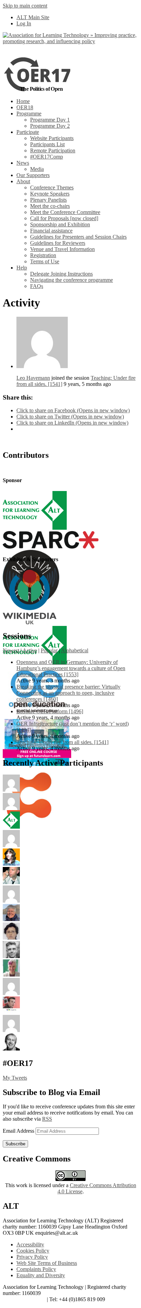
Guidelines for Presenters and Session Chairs (78, 237)
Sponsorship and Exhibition (60, 224)
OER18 (24, 107)
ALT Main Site (32, 17)
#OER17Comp (46, 157)
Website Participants (52, 138)
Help (21, 268)
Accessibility (30, 1244)
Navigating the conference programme (71, 280)
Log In (23, 23)
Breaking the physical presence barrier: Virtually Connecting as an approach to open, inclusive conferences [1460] (68, 693)
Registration (43, 255)
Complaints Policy (36, 1269)
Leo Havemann (33, 378)
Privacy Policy (32, 1257)
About (23, 181)
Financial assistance (51, 231)
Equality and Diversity (40, 1275)
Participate (27, 132)
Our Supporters (33, 175)
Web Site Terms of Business (46, 1263)
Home (23, 101)
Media (37, 169)
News (22, 163)
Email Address (19, 1131)
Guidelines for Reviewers (57, 243)
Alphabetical (74, 650)
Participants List (47, 144)
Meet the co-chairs (50, 206)
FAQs (36, 286)
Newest (11, 650)
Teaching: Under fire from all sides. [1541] (62, 742)
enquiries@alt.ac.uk (24, 1299)
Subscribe (15, 1143)
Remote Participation (52, 150)
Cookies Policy (32, 1251)
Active (30, 650)
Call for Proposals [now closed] (64, 218)
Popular (49, 650)
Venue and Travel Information (62, 249)
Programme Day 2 (50, 126)
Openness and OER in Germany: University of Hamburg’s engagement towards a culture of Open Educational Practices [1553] (70, 668)
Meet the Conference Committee (65, 212)
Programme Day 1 (50, 120)
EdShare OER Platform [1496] (49, 711)
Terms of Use (44, 261)
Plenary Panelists (48, 200)
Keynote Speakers (49, 194)
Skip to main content (25, 6)
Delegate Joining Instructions (61, 274)
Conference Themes (52, 187)
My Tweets (15, 1078)
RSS (47, 1119)
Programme (28, 113)
